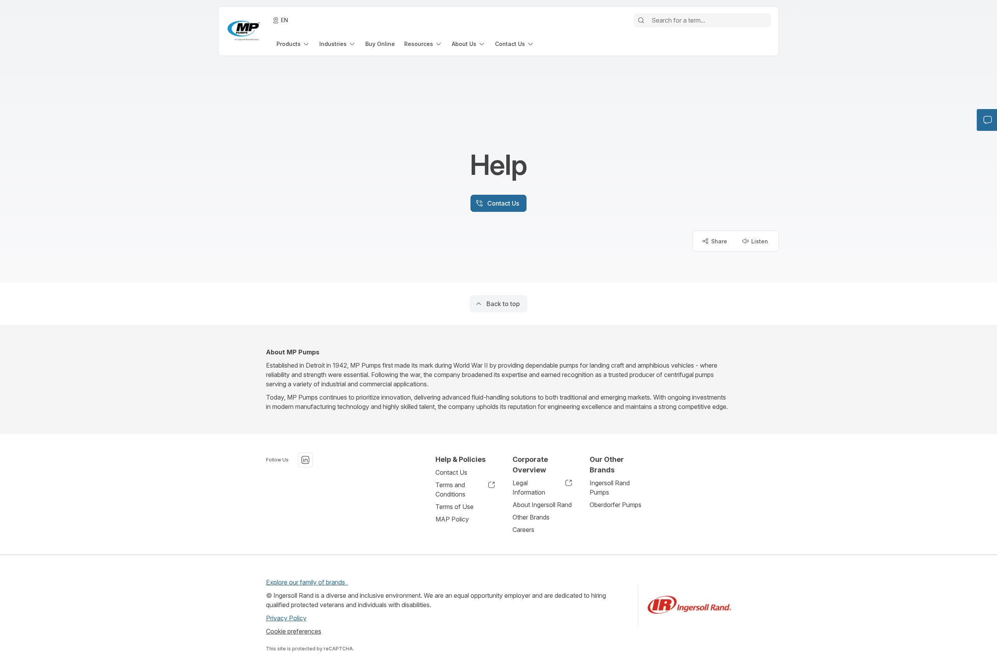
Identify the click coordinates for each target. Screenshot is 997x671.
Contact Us (451, 472)
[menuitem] (293, 44)
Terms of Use (454, 507)
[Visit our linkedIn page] (305, 460)
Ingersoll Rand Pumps (610, 487)
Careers (523, 530)
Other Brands (531, 517)
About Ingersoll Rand (542, 505)
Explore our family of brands (307, 582)
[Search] (641, 20)
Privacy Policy (286, 618)
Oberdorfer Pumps (615, 505)
